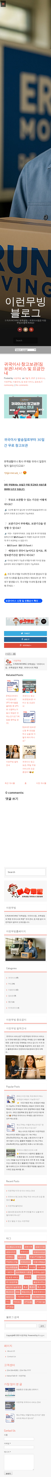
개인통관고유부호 (13, 1247)
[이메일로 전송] (6, 654)
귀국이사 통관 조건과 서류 (27, 1150)
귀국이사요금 (39, 1252)
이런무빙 (8, 382)
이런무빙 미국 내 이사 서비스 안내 (21, 1191)
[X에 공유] (11, 654)
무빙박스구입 (12, 1262)
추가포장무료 (12, 1282)
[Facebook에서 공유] (14, 654)
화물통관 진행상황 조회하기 (27, 1389)
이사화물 (41, 1267)
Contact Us (11, 1356)
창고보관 (41, 1277)
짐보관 (37, 382)
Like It (27, 639)
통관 (10, 1002)
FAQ (10, 984)
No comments (22, 385)
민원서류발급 (39, 1262)
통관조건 (10, 1292)
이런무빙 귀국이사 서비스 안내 (28, 1402)
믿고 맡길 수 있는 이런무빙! (18, 1221)
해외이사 (10, 1297)
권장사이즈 (11, 1252)
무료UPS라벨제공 (37, 1257)
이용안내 (16, 382)
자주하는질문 (39, 1272)
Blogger (41, 1335)
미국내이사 (12, 1008)
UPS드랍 (28, 1302)
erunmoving (38, 1297)
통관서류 (41, 1287)
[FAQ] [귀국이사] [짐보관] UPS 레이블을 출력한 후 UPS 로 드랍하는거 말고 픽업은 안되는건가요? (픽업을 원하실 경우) (13, 709)
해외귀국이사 (39, 1292)
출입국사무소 (39, 1282)
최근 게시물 (10, 783)
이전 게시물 (41, 783)
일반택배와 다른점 (24, 1272)
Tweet (27, 633)
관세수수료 (40, 1247)
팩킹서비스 (26, 1292)
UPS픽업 (10, 1307)
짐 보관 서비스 (27, 382)
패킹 (18, 1292)
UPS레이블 (40, 1302)
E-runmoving (23, 1297)
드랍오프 (22, 1257)
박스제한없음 (12, 1267)
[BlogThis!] (9, 654)
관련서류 (28, 1247)
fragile (17, 1302)
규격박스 (10, 1257)
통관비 (32, 1287)
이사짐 (32, 1267)
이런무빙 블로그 (25, 306)
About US (11, 1351)
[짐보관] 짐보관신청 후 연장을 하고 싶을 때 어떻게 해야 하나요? (29, 734)
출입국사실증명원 (13, 1287)
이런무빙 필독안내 (16, 1028)
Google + (27, 645)
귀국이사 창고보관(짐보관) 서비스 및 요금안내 (24, 368)
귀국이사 (41, 378)
